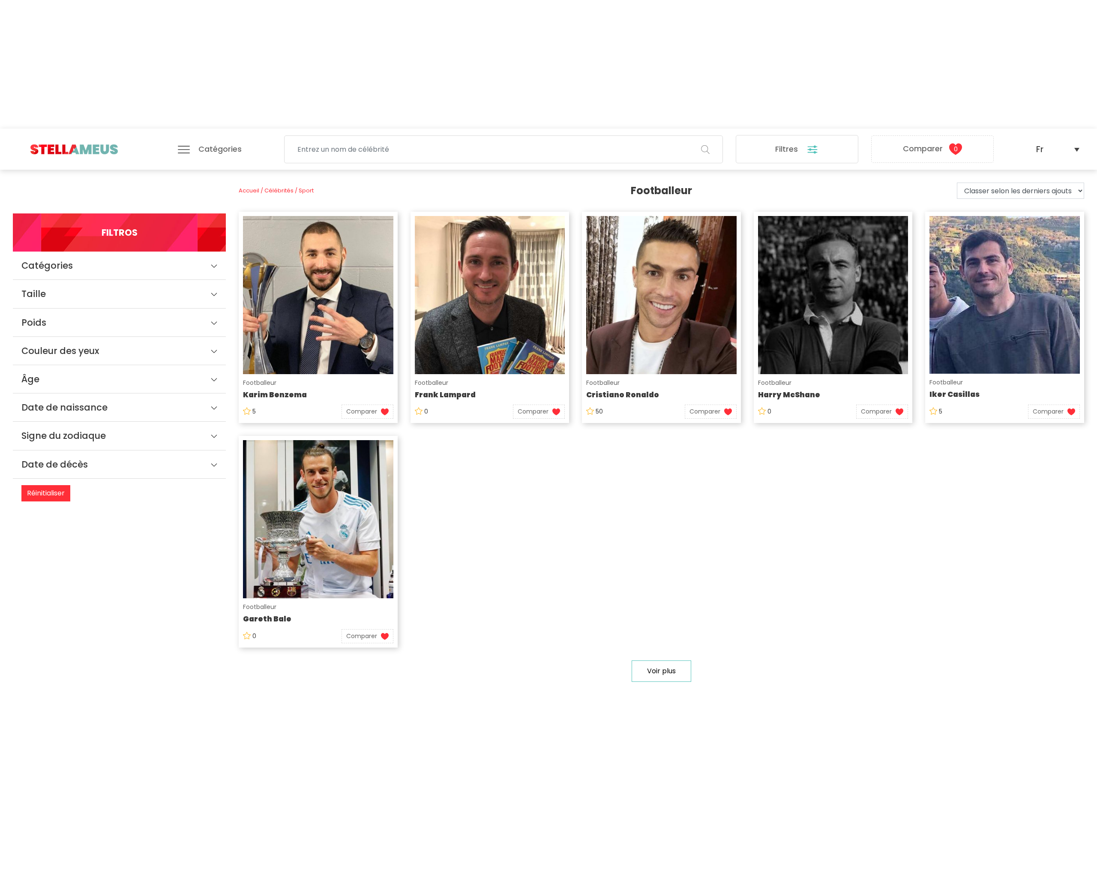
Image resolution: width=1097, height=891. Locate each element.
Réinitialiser (46, 493)
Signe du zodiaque (63, 435)
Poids (33, 322)
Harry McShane (789, 395)
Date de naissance (64, 407)
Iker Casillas (954, 394)
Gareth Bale (267, 619)
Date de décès (54, 464)
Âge (30, 379)
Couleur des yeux (60, 351)
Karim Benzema (275, 395)
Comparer (930, 148)
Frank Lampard (445, 395)
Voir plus (661, 671)
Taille (33, 294)
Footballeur (259, 382)
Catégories (47, 265)
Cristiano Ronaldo (622, 395)
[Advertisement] (548, 64)
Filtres (787, 149)
